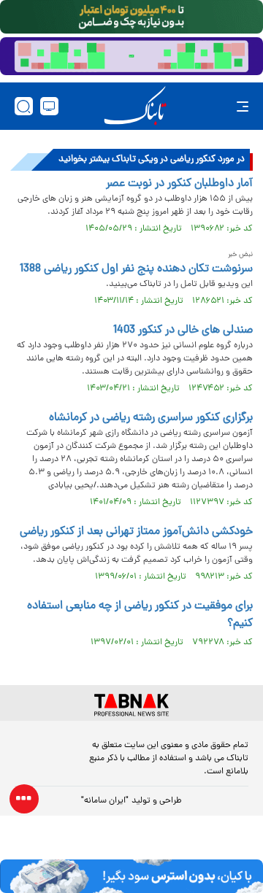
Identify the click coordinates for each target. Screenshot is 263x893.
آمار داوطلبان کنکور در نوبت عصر (179, 184)
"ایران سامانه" (105, 801)
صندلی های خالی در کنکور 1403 (183, 330)
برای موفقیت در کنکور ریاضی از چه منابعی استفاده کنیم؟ (140, 615)
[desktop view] (49, 106)
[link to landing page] (135, 106)
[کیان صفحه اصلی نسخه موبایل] (131, 876)
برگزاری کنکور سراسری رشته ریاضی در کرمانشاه (151, 418)
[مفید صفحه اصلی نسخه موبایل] (131, 56)
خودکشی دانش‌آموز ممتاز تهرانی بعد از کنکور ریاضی (136, 532)
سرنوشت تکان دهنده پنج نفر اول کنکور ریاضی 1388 (136, 269)
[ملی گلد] (131, 17)
